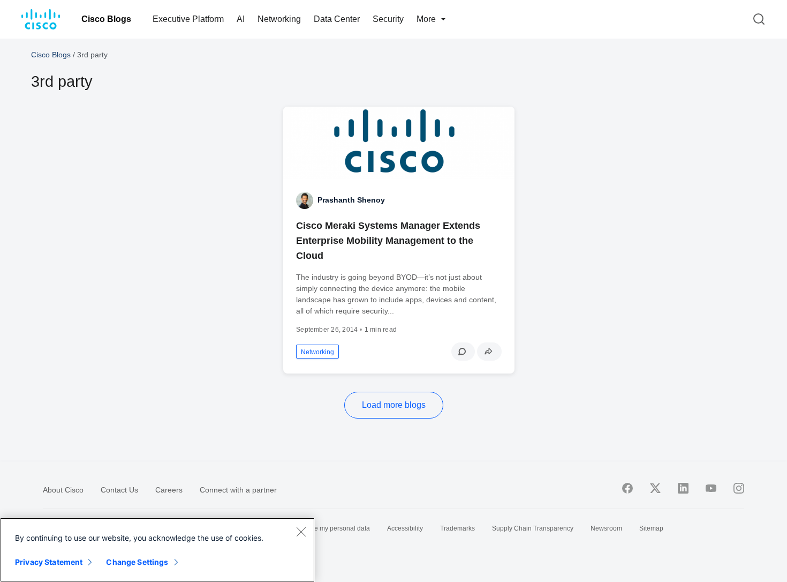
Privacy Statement (48, 561)
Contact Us (119, 490)
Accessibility (405, 528)
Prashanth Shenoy (351, 200)
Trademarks (457, 528)
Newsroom (606, 528)
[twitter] (655, 488)
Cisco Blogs (106, 19)
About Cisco (63, 490)
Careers (169, 490)
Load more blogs (394, 404)
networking (317, 352)
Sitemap (651, 528)
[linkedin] (683, 488)
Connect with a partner (238, 490)
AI (241, 19)
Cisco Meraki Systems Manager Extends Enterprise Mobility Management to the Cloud (388, 240)
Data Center (337, 19)
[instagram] (738, 488)
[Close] (301, 531)
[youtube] (711, 488)
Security (388, 19)
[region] (157, 550)
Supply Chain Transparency (532, 528)
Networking (279, 19)
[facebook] (627, 488)
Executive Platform (188, 19)
